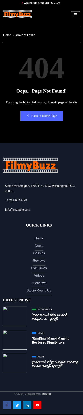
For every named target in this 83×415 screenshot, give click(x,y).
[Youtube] (37, 405)
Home (7, 35)
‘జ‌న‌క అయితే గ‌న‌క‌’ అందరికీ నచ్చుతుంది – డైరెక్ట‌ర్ (49, 317)
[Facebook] (7, 405)
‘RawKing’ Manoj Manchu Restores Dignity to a (50, 340)
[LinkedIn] (27, 405)
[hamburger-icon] (75, 14)
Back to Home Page (44, 115)
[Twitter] (17, 405)
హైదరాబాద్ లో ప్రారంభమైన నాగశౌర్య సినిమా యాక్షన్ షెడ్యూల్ (55, 364)
